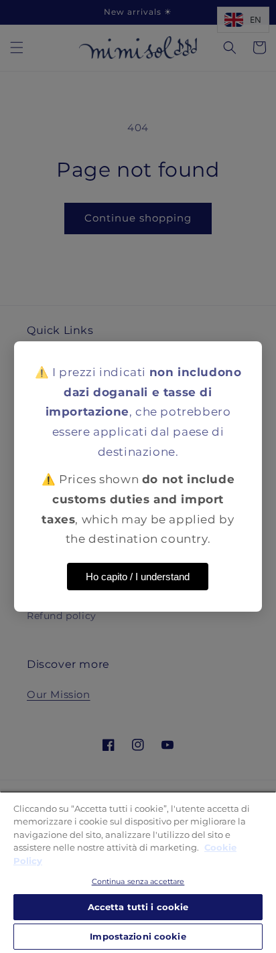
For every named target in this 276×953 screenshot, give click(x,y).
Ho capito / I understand (138, 576)
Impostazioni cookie (138, 936)
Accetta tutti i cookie (138, 906)
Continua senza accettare (138, 881)
